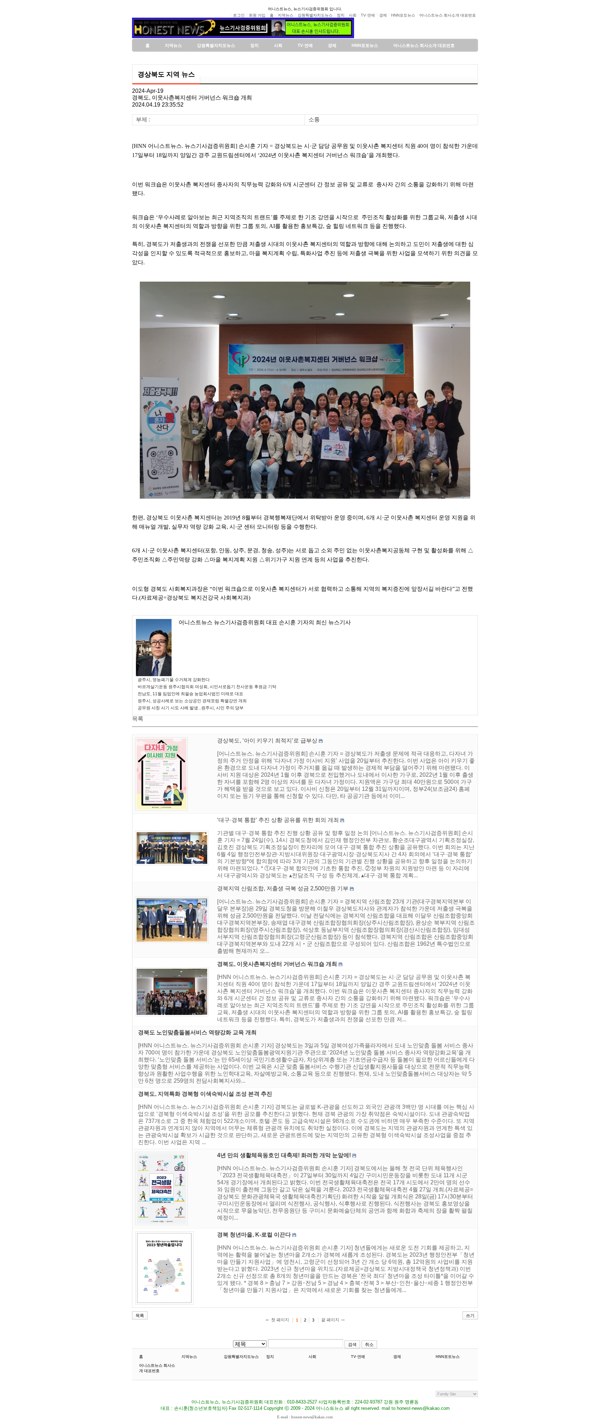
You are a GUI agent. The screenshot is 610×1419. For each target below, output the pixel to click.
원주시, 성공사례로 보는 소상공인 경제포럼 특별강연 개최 (192, 700)
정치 (270, 1356)
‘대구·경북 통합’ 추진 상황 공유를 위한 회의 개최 (278, 820)
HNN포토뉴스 (448, 1356)
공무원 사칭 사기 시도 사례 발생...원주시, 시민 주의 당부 (191, 707)
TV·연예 (358, 1356)
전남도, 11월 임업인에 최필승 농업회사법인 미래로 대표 (190, 693)
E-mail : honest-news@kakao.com (305, 1417)
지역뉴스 (189, 1356)
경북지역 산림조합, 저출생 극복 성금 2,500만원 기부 (282, 888)
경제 (397, 1356)
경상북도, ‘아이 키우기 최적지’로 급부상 (267, 741)
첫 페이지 (280, 1319)
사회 (312, 1356)
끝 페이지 (330, 1319)
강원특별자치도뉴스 (241, 1356)
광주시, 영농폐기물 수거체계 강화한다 (174, 679)
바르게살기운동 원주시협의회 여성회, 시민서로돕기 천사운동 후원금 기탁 (207, 686)
